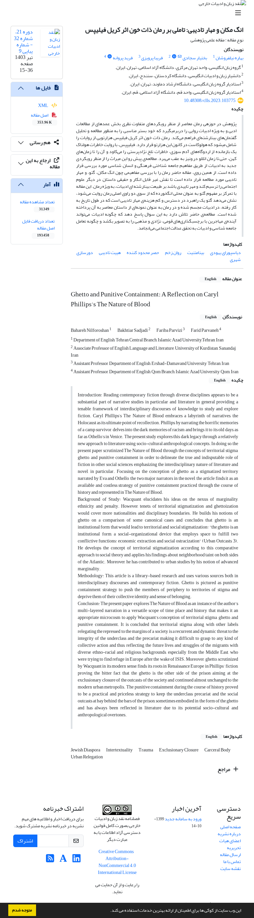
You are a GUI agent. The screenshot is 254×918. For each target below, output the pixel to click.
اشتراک (25, 841)
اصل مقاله (41, 118)
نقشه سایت (230, 868)
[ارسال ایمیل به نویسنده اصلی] (180, 56)
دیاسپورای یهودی (225, 252)
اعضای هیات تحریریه (230, 844)
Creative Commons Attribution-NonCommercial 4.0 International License (117, 862)
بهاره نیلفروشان (229, 57)
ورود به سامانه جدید (183, 818)
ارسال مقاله (230, 854)
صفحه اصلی (230, 826)
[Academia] (63, 860)
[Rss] (50, 860)
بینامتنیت (195, 252)
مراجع (224, 769)
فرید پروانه (123, 57)
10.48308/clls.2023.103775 (209, 100)
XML (43, 105)
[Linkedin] (76, 860)
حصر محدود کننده (143, 252)
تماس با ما (232, 861)
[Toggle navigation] (129, 13)
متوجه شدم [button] (22, 910)
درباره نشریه (229, 833)
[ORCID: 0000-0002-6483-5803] (174, 56)
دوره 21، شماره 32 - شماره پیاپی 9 (23, 41)
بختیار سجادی (195, 57)
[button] (108, 911)
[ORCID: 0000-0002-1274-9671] (109, 56)
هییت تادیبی (110, 252)
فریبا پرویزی (152, 57)
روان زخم (173, 252)
